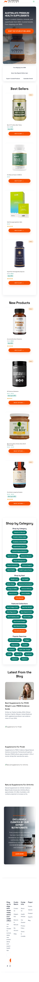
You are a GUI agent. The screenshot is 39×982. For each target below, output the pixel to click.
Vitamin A (24, 659)
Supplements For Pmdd (15, 747)
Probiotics (12, 649)
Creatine (25, 645)
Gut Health (25, 579)
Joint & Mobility (25, 593)
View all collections (19, 631)
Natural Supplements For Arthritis (19, 785)
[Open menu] (33, 1)
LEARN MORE (19, 854)
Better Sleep (10, 584)
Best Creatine (27, 617)
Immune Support (27, 565)
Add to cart (18, 133)
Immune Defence (26, 588)
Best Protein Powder (19, 621)
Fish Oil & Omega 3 (15, 640)
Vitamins (30, 910)
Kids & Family (11, 570)
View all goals (19, 598)
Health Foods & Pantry (25, 570)
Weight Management (19, 560)
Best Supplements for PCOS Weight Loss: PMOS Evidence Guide (17, 706)
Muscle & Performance (25, 584)
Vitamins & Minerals (19, 532)
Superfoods (31, 917)
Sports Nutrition (12, 556)
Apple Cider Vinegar (24, 649)
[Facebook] (7, 966)
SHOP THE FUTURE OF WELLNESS (19, 31)
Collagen (27, 640)
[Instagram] (10, 966)
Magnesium (15, 645)
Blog (29, 920)
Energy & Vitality (12, 588)
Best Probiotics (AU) (13, 617)
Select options (18, 402)
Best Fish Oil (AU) (27, 607)
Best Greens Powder (19, 626)
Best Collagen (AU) (12, 607)
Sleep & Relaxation (12, 565)
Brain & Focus (13, 593)
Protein (30, 906)
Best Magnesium (11, 612)
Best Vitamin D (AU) (26, 612)
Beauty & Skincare (26, 556)
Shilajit (9, 654)
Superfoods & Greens (19, 546)
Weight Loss (14, 579)
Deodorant (29, 654)
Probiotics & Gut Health (19, 542)
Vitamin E (14, 659)
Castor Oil (18, 654)
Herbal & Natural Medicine (19, 551)
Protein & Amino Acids (19, 537)
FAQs (15, 934)
